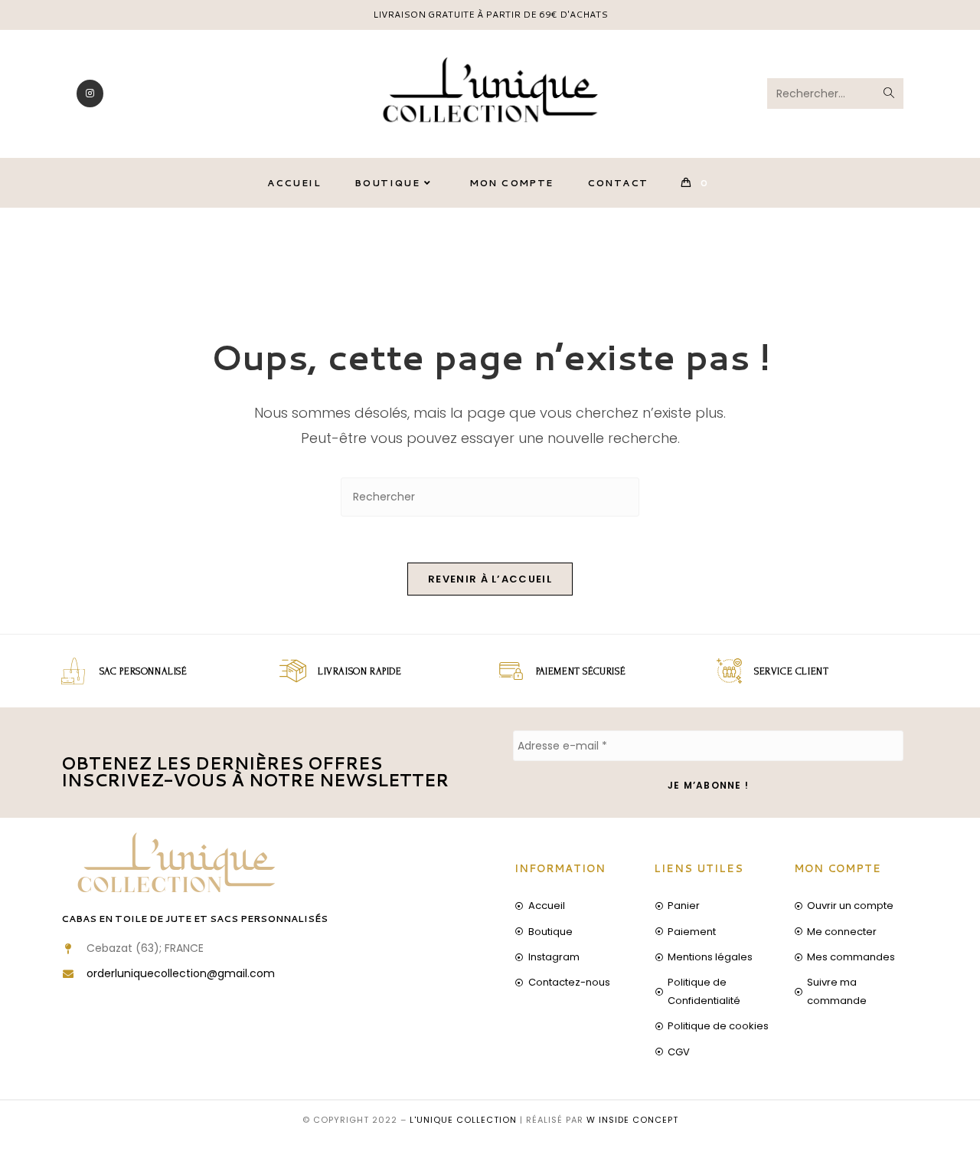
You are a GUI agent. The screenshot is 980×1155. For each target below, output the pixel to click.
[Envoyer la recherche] (888, 93)
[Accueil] (807, 245)
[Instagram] (90, 93)
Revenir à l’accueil (490, 579)
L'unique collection (463, 1120)
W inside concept (632, 1120)
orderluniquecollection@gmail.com (181, 973)
